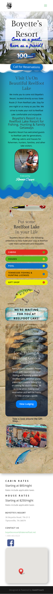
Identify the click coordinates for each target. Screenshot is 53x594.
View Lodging (26, 404)
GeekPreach (38, 590)
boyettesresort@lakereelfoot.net (20, 532)
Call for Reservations (26, 67)
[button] (22, 571)
